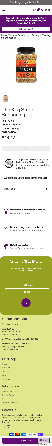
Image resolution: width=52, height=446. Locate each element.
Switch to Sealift (26, 29)
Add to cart (26, 440)
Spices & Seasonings (19, 35)
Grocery (35, 35)
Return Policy (8, 399)
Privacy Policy (8, 395)
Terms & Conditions (10, 403)
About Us (6, 379)
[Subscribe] (26, 302)
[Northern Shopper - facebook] (4, 427)
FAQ (4, 375)
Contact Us (7, 391)
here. (22, 324)
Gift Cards (6, 372)
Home (4, 35)
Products (6, 368)
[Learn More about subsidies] (9, 163)
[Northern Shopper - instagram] (8, 427)
